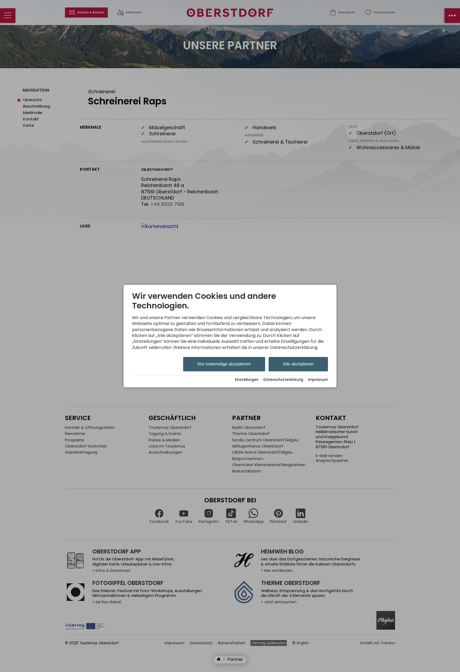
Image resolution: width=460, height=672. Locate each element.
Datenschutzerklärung (283, 379)
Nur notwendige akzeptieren (224, 364)
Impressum (318, 379)
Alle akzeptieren (298, 364)
